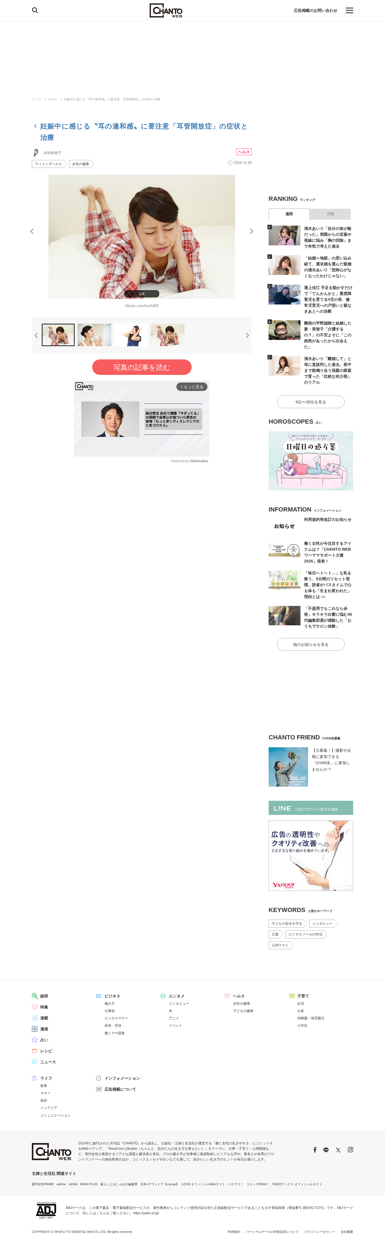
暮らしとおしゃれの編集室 (119, 1184)
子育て (303, 996)
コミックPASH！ (258, 1184)
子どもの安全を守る (287, 924)
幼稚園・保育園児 (310, 1018)
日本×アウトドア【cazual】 (159, 1184)
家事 (43, 1086)
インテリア (48, 1108)
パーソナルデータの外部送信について (272, 1231)
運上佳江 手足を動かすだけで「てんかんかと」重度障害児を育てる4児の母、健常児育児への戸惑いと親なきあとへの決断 (328, 299)
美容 (43, 1100)
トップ (36, 99)
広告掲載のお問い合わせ (315, 10)
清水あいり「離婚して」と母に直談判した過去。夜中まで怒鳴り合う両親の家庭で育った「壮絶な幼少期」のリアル (327, 370)
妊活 (300, 1004)
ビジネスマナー (116, 1018)
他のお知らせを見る (311, 644)
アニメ (174, 1018)
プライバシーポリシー (319, 1231)
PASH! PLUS (89, 1184)
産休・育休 (113, 1026)
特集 (44, 1007)
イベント (175, 1026)
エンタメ (177, 996)
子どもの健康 (243, 1011)
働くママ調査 (115, 1033)
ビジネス (112, 996)
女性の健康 (80, 164)
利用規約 (234, 1231)
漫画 (44, 1029)
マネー (45, 1093)
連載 (44, 1018)
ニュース (48, 1062)
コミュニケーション (55, 1115)
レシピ (46, 1051)
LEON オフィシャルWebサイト (203, 1184)
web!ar (61, 1184)
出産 (300, 1011)
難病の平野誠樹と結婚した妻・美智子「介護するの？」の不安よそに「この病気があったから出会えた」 (327, 335)
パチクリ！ (236, 1184)
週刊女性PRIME (43, 1184)
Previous (31, 231)
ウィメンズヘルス (48, 164)
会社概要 (347, 1231)
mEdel (73, 1184)
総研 (44, 996)
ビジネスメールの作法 (305, 934)
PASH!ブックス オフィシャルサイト (297, 1184)
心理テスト (280, 945)
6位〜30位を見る (311, 402)
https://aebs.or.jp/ (146, 1213)
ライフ (46, 1078)
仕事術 (110, 1011)
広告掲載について (120, 1089)
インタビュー (322, 924)
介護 (275, 934)
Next (251, 231)
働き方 (110, 1004)
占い (44, 1040)
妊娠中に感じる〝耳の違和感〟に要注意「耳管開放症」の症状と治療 (112, 99)
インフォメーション (122, 1078)
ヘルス (52, 99)
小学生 (302, 1026)
